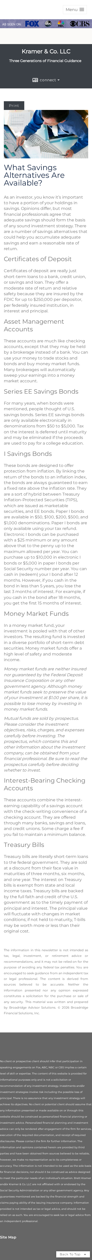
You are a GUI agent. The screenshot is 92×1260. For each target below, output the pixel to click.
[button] (75, 9)
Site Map (8, 1237)
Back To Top (71, 1254)
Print (14, 105)
